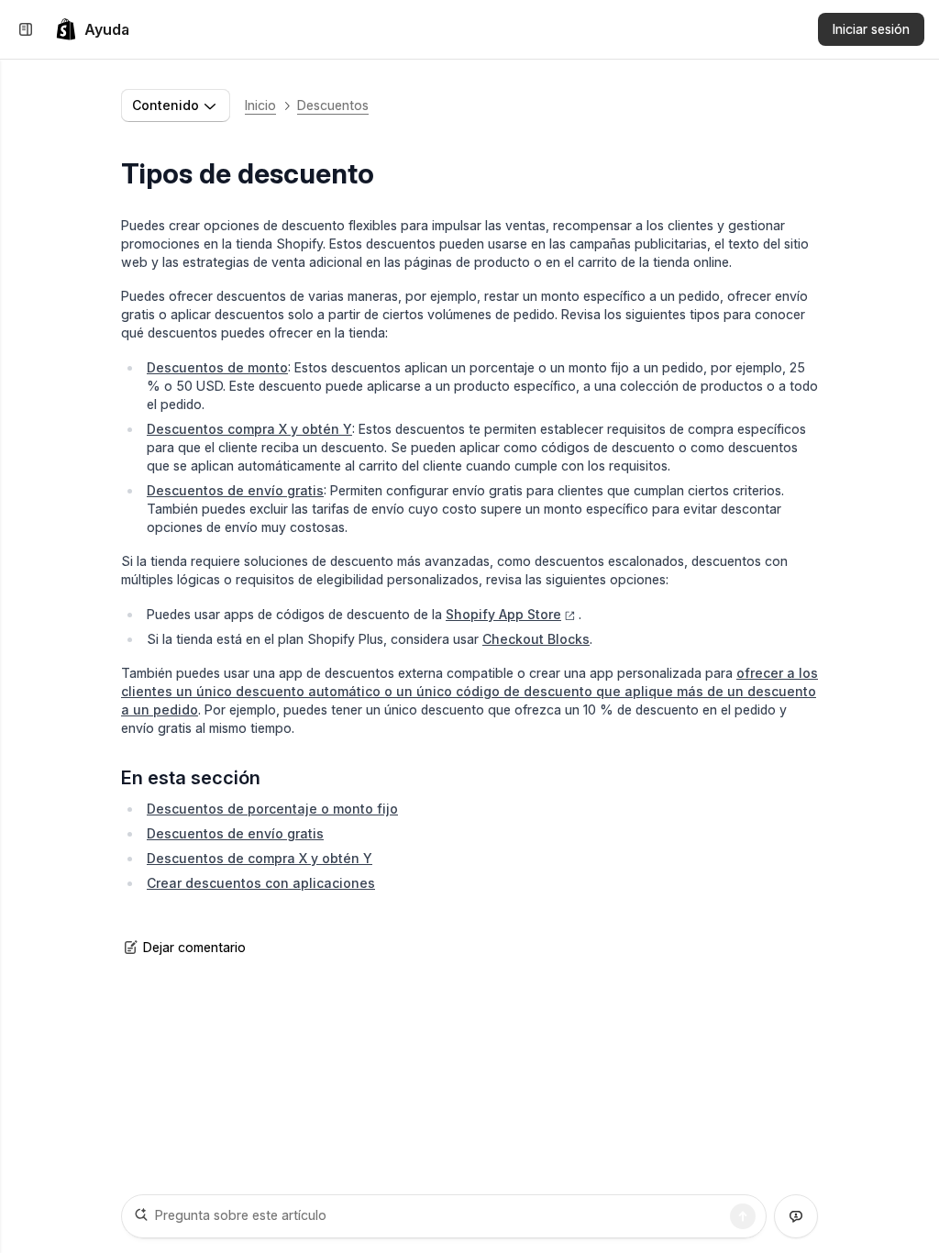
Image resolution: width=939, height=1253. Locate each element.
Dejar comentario (194, 947)
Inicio (260, 105)
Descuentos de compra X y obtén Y (259, 858)
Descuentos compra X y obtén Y (249, 429)
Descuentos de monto (217, 367)
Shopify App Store (503, 614)
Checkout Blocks (536, 639)
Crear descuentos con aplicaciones (261, 883)
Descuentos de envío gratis (235, 490)
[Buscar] (743, 1216)
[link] (92, 29)
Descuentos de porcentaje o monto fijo (272, 808)
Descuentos (333, 105)
